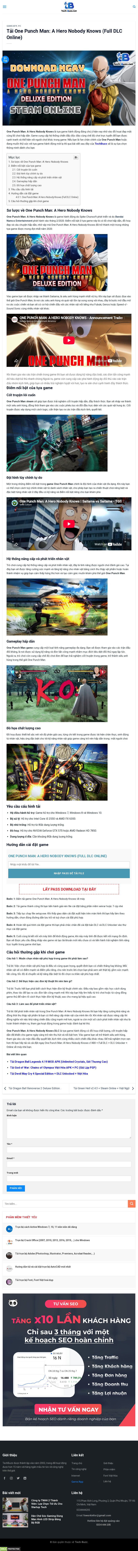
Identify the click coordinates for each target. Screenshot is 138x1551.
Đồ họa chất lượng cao (29, 185)
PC (19, 26)
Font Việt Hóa (110, 1475)
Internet (76, 1475)
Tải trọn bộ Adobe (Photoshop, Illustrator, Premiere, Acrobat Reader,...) (55, 1253)
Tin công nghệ (79, 1469)
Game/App (12, 26)
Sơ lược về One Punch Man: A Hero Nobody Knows (39, 161)
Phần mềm (109, 1469)
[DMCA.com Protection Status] (10, 1548)
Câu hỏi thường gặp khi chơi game (30, 201)
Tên (9, 1144)
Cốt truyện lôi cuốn (27, 169)
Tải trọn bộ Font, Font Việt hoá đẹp (34, 1280)
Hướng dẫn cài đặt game (25, 193)
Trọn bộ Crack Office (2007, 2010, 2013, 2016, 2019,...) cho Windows (52, 1240)
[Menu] (5, 7)
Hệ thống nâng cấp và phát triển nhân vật (39, 177)
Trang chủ (77, 1463)
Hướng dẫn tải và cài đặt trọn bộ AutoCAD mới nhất (43, 1266)
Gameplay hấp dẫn (27, 181)
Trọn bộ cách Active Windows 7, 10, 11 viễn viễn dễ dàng (46, 1227)
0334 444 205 (103, 1524)
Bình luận (12, 1115)
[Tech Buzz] (69, 6)
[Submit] (131, 1204)
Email (10, 1158)
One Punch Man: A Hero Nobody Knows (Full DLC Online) (50, 197)
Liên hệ (107, 1481)
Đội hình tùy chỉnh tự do (30, 173)
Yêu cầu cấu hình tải (22, 189)
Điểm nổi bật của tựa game (26, 165)
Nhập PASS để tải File (69, 873)
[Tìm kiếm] (134, 7)
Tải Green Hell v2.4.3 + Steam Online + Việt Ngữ (102, 1088)
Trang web (12, 1172)
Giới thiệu (108, 1463)
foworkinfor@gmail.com (97, 1515)
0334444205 (83, 1510)
